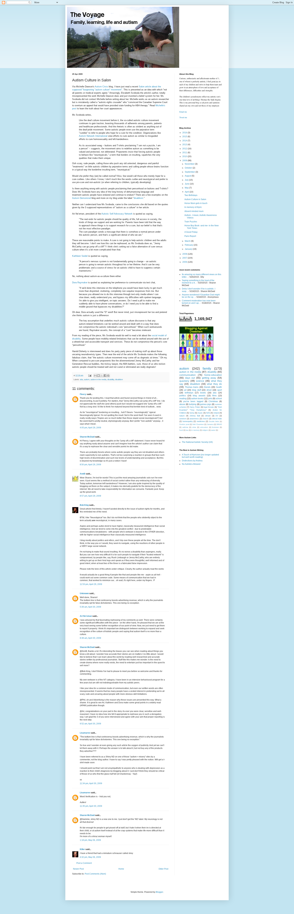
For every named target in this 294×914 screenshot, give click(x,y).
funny (192, 413)
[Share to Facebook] (105, 375)
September (190, 172)
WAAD (219, 424)
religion (205, 430)
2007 (185, 258)
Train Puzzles (190, 221)
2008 (185, 254)
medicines (201, 421)
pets (210, 398)
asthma (185, 427)
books (203, 393)
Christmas (213, 401)
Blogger (159, 892)
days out (190, 377)
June (187, 184)
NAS (208, 413)
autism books (197, 398)
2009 (185, 160)
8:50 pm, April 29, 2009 (90, 464)
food (181, 430)
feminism (215, 427)
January (189, 249)
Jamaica (210, 424)
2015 (185, 136)
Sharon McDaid (87, 437)
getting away (209, 377)
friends (207, 387)
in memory (195, 430)
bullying (192, 404)
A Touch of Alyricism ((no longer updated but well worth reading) (200, 456)
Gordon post (184, 424)
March (188, 241)
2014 (185, 140)
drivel (209, 390)
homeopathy (188, 421)
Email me (183, 111)
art (185, 390)
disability (110, 379)
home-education (213, 374)
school (219, 398)
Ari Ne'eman (86, 616)
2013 (185, 144)
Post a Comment (84, 863)
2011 (185, 152)
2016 (185, 132)
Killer (82, 849)
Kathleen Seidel (80, 256)
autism (86, 379)
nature (182, 416)
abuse (182, 404)
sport (219, 390)
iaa (187, 430)
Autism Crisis (101, 86)
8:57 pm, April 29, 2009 (90, 496)
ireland (216, 413)
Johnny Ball (195, 416)
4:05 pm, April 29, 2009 (90, 427)
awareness (194, 419)
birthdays (189, 393)
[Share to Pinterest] (108, 375)
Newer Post (78, 869)
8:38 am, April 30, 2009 (90, 638)
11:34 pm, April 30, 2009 (91, 783)
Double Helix (214, 421)
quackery (184, 380)
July (187, 180)
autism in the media (98, 379)
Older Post (163, 869)
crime (194, 427)
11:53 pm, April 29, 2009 (91, 584)
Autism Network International (93, 136)
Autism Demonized (81, 198)
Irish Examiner (198, 424)
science (200, 380)
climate (208, 416)
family (207, 368)
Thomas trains (192, 387)
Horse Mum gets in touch (195, 203)
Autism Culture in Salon (195, 199)
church (205, 419)
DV (217, 416)
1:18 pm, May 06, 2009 (90, 840)
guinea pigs (205, 404)
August (188, 176)
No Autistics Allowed (191, 464)
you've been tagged (193, 401)
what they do (214, 384)
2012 (185, 148)
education (204, 427)
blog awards (199, 395)
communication (187, 374)
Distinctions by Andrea (192, 460)
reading (182, 398)
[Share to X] (101, 375)
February (189, 245)
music (200, 413)
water (213, 430)
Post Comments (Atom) (95, 874)
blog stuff (196, 390)
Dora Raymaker (79, 282)
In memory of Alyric (193, 207)
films (214, 395)
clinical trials (217, 419)
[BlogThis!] (98, 375)
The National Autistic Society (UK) (197, 442)
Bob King (84, 505)
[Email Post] (89, 375)
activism (182, 419)
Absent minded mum (193, 211)
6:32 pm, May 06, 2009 (90, 857)
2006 (185, 262)
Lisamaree (85, 733)
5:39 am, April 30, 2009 (90, 607)
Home (121, 869)
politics (182, 395)
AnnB (82, 474)
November (190, 164)
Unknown (84, 593)
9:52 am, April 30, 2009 (90, 723)
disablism (138, 198)
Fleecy (83, 394)
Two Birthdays (190, 195)
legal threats (209, 407)
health (219, 387)
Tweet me (183, 117)
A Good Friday (191, 232)
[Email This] (95, 375)
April (187, 192)
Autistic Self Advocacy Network (117, 213)
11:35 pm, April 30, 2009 (91, 806)
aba (81, 379)
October (189, 168)
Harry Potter (195, 407)
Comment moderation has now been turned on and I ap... (199, 301)
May (187, 188)
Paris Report (190, 236)
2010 (185, 156)
